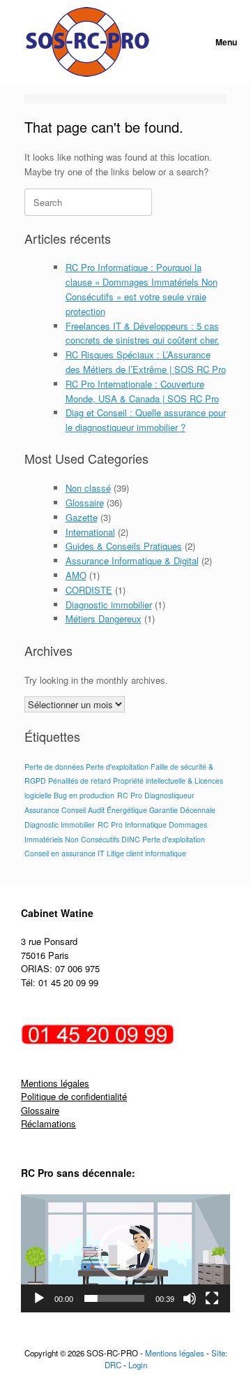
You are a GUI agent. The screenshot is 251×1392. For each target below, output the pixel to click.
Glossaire (85, 502)
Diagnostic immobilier (109, 604)
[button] (125, 1253)
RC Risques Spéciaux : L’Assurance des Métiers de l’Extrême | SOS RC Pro (146, 362)
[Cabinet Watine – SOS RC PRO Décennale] (87, 42)
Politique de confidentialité (74, 1096)
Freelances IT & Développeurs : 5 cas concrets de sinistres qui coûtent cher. (143, 333)
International (90, 532)
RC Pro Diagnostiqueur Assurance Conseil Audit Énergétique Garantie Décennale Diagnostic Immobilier (119, 810)
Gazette (82, 517)
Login (137, 1364)
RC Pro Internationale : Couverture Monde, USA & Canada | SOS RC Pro (142, 391)
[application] (125, 1253)
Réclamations (48, 1123)
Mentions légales (55, 1083)
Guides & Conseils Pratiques (124, 545)
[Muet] (190, 1298)
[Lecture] (39, 1298)
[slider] (114, 1298)
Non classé (88, 487)
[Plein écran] (212, 1298)
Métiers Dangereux (104, 618)
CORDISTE (89, 589)
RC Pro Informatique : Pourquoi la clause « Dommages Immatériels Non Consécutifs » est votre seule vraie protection (142, 289)
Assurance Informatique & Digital (132, 560)
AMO (76, 575)
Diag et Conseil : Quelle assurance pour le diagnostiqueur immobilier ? (146, 420)
